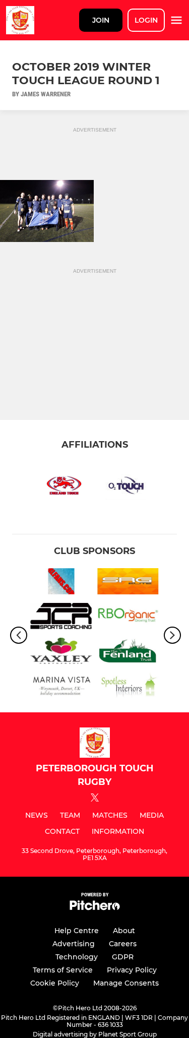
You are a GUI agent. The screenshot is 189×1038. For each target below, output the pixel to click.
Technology (76, 956)
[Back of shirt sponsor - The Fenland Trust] (128, 652)
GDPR (123, 956)
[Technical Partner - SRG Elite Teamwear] (128, 583)
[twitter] (95, 799)
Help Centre (76, 930)
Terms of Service (63, 969)
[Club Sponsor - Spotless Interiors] (128, 687)
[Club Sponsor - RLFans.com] (61, 583)
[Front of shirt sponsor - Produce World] (128, 618)
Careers (123, 943)
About (124, 930)
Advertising (73, 943)
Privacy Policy (132, 969)
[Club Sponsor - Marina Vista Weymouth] (61, 687)
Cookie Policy (54, 983)
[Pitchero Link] (95, 907)
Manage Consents (126, 983)
